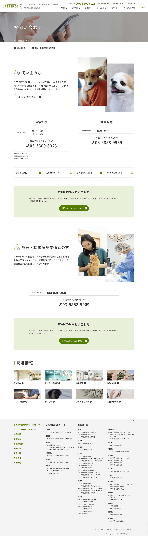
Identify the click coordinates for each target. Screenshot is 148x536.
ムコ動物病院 (113, 506)
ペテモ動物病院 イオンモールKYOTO (120, 484)
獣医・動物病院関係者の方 (45, 48)
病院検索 (17, 439)
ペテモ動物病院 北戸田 (86, 468)
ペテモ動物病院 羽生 (85, 456)
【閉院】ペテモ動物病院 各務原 (119, 451)
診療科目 (17, 434)
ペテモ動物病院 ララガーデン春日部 (90, 461)
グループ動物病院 (129, 8)
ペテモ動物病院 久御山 (116, 489)
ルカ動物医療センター (54, 473)
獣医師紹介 (18, 443)
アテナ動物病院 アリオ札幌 (87, 432)
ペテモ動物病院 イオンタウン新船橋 (90, 488)
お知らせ (17, 458)
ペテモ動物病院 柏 (85, 484)
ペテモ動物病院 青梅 (85, 509)
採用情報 (114, 8)
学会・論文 (18, 453)
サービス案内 (101, 8)
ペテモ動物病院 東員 (115, 478)
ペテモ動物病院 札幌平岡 (87, 437)
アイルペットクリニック (86, 504)
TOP (133, 417)
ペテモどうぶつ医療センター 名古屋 (58, 462)
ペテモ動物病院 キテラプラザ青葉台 (120, 432)
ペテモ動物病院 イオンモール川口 (89, 477)
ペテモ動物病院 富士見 (86, 463)
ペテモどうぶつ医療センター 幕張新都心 (59, 439)
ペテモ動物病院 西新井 (86, 502)
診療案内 (88, 8)
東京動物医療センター (54, 445)
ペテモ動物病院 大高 (115, 465)
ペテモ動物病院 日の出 (86, 511)
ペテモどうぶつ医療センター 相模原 (58, 456)
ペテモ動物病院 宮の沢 (86, 435)
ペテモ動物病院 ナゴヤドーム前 (119, 458)
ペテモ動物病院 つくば (86, 443)
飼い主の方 (21, 48)
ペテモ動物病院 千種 (115, 460)
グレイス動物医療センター (55, 471)
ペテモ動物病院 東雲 (85, 506)
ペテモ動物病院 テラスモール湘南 (120, 439)
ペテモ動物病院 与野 (85, 465)
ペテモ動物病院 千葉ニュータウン (89, 486)
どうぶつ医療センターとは (25, 429)
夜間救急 (117, 4)
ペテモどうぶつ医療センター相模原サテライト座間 (121, 435)
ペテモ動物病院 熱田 (115, 463)
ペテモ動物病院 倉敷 (115, 515)
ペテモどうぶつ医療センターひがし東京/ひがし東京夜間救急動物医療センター (60, 448)
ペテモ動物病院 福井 (115, 445)
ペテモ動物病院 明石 (115, 508)
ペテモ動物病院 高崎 (85, 450)
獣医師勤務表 (102, 4)
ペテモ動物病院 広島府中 (117, 521)
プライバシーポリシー (101, 529)
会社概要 (128, 529)
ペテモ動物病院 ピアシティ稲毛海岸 (90, 491)
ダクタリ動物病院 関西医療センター (58, 468)
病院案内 (64, 8)
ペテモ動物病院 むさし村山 (87, 499)
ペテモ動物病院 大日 (115, 499)
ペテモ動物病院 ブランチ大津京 (119, 471)
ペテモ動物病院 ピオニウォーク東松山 (91, 458)
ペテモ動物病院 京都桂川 (117, 487)
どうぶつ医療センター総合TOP (27, 424)
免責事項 (117, 529)
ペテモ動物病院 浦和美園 (87, 470)
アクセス (130, 4)
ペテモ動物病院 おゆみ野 (87, 493)
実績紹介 (17, 448)
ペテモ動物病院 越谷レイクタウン (89, 472)
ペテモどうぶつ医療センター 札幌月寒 (59, 432)
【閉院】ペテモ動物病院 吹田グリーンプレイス (121, 496)
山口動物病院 (83, 513)
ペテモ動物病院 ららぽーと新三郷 (89, 475)
